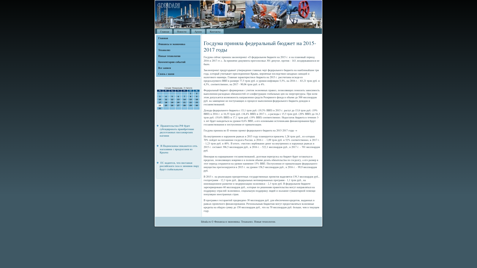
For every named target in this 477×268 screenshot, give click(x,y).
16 (197, 99)
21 (184, 102)
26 (172, 105)
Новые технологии (169, 56)
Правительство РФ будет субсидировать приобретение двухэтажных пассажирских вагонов (177, 131)
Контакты (215, 31)
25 (166, 105)
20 (178, 102)
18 (166, 102)
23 (197, 102)
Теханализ (164, 50)
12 (172, 99)
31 (160, 108)
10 (160, 99)
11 (166, 99)
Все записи (164, 68)
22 (190, 102)
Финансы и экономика (171, 44)
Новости (182, 31)
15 (190, 99)
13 (178, 99)
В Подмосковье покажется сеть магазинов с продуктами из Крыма (178, 149)
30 (197, 105)
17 (160, 102)
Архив (198, 31)
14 (184, 99)
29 (190, 105)
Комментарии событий (171, 62)
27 (178, 105)
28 (184, 105)
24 (160, 105)
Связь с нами (166, 74)
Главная (164, 31)
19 (172, 102)
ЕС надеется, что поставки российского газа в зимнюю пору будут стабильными (179, 166)
